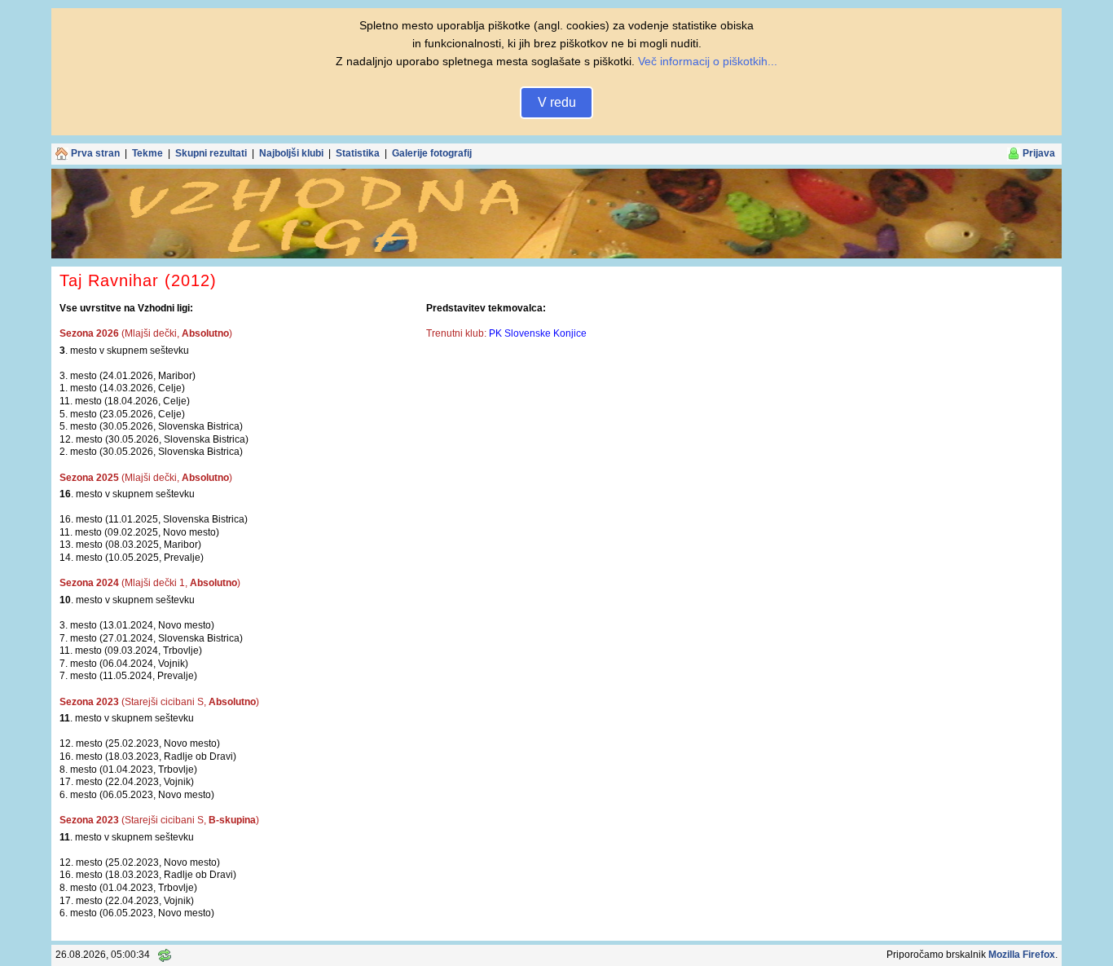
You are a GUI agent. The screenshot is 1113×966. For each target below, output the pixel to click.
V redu (557, 102)
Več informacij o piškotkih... (707, 61)
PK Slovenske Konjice (538, 333)
